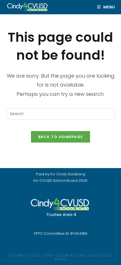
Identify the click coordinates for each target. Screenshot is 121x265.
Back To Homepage (60, 137)
